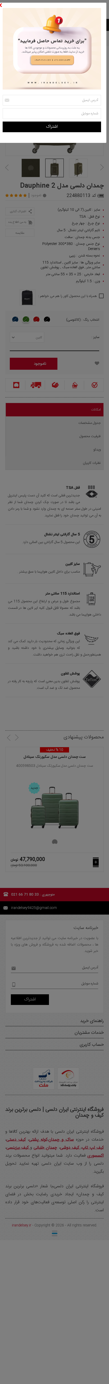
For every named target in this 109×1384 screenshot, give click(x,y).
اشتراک (52, 126)
